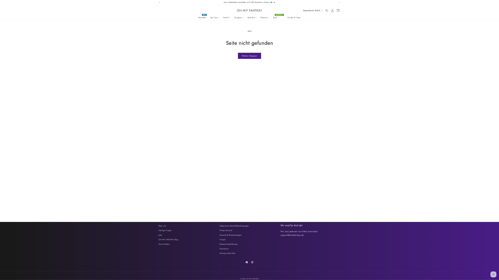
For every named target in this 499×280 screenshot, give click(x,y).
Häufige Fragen (165, 230)
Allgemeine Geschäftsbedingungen (234, 226)
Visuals (222, 239)
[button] (327, 10)
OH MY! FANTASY (253, 279)
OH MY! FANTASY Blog (168, 239)
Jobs (160, 235)
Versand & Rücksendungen (230, 235)
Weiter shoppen (249, 55)
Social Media (164, 244)
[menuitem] (203, 17)
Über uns (162, 226)
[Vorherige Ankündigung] (159, 2)
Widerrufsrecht (225, 230)
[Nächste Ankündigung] (339, 2)
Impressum (223, 248)
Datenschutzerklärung (228, 244)
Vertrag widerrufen (227, 253)
